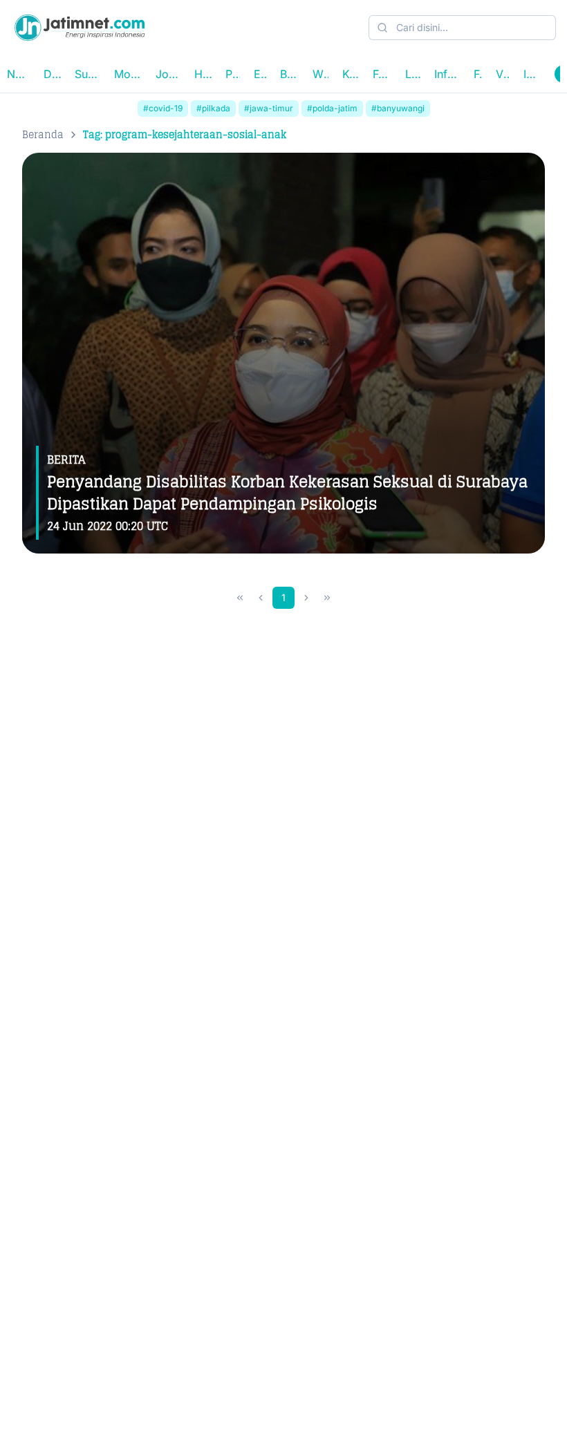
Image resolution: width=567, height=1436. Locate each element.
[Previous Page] (261, 598)
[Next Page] (306, 598)
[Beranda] (79, 27)
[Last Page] (327, 598)
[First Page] (240, 598)
